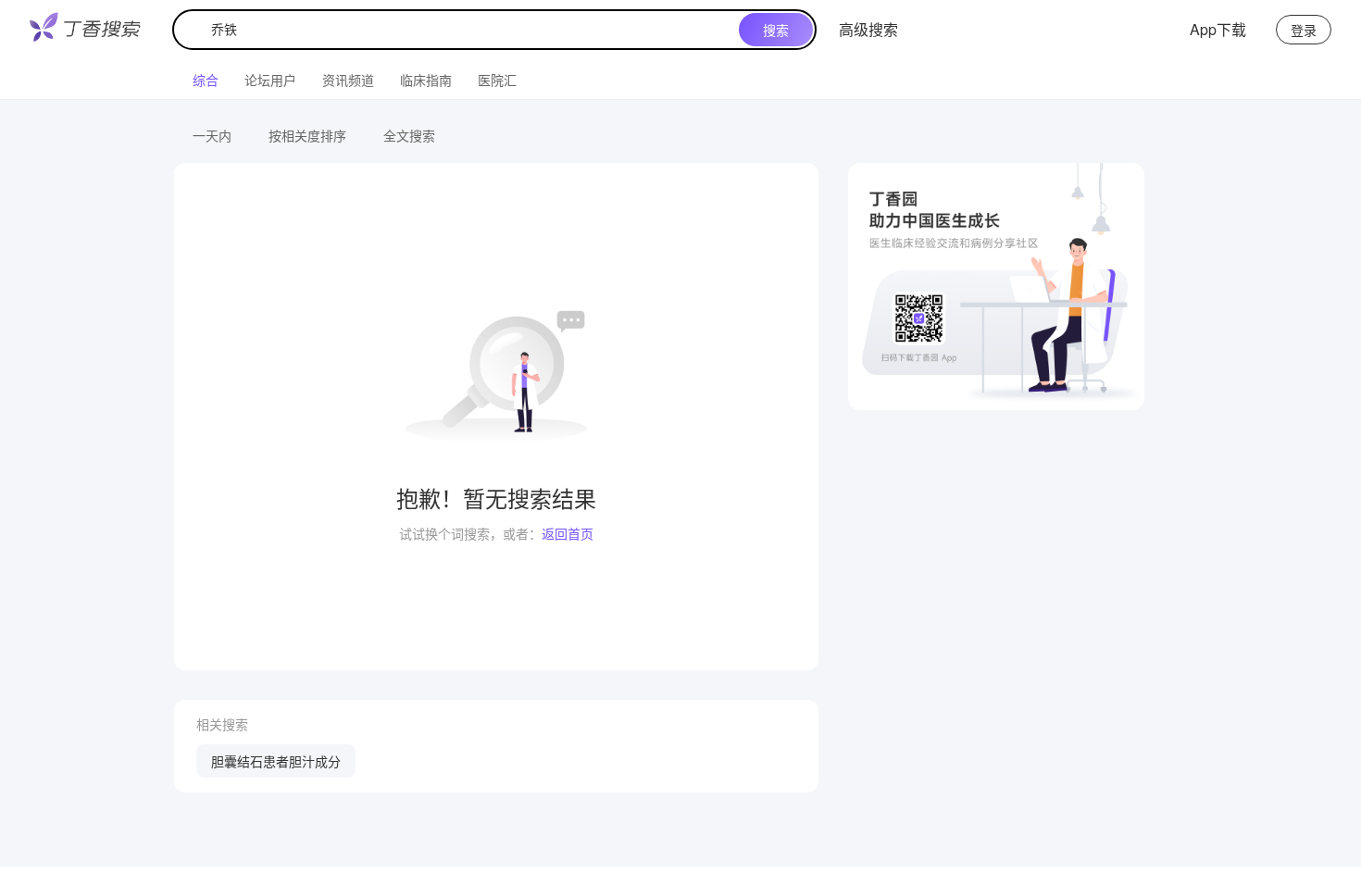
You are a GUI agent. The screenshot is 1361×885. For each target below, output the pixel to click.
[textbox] (460, 29)
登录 (1304, 29)
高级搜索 (868, 29)
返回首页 (567, 533)
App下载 (1218, 29)
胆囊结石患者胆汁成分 (276, 761)
